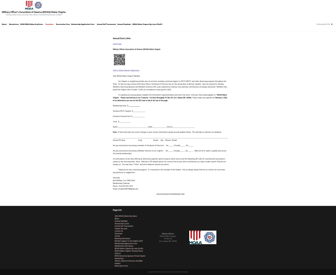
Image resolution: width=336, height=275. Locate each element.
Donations (49, 24)
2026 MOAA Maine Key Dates (31, 24)
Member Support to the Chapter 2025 (129, 241)
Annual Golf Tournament (106, 24)
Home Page (117, 44)
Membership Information (124, 246)
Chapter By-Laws (121, 228)
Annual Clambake (124, 24)
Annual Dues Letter (122, 223)
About (4, 24)
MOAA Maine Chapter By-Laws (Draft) (147, 24)
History (117, 236)
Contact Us (119, 231)
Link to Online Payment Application (126, 70)
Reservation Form (63, 24)
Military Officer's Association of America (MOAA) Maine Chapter (34, 11)
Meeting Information (122, 238)
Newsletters (14, 24)
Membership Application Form (82, 24)
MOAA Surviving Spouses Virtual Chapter (130, 256)
